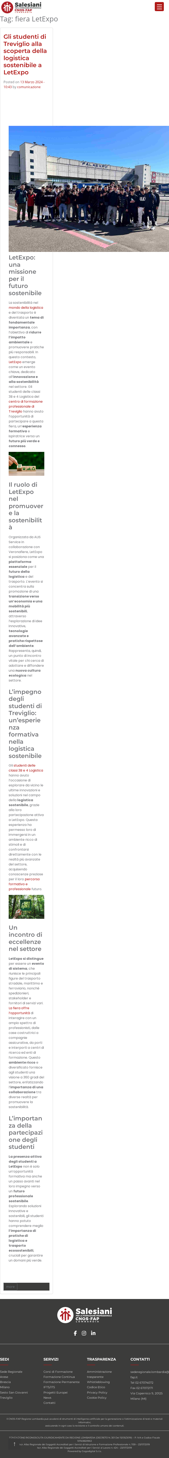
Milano (5, 1387)
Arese (4, 1377)
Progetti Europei (55, 1392)
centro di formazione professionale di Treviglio (26, 406)
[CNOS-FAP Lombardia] (21, 7)
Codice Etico (96, 1387)
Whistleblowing (98, 1382)
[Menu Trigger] (159, 6)
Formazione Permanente (61, 1382)
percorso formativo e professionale (24, 884)
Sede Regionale (11, 1372)
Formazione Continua (59, 1377)
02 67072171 (144, 1388)
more (10, 1286)
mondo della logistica (26, 307)
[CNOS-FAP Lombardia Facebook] (75, 1333)
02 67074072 (144, 1382)
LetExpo (15, 362)
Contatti (49, 1403)
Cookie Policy (97, 1398)
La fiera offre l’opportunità (19, 1010)
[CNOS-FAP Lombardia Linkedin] (93, 1333)
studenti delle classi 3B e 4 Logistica (26, 768)
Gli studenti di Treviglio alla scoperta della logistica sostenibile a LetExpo (25, 54)
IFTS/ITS (49, 1387)
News (47, 1398)
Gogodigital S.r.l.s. (91, 1451)
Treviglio (6, 1398)
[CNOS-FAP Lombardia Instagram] (84, 1333)
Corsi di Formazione (58, 1372)
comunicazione (29, 87)
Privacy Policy (97, 1392)
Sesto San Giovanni (14, 1392)
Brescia (5, 1382)
